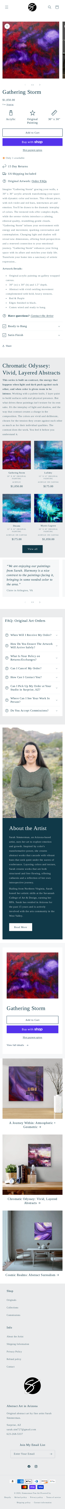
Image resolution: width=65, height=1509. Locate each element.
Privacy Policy (14, 1351)
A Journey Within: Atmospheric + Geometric (32, 1125)
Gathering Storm (16, 472)
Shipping (10, 104)
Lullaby (48, 472)
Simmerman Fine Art (31, 1493)
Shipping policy (24, 1502)
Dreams (16, 526)
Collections (12, 1307)
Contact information (43, 1502)
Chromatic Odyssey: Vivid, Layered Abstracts (32, 1201)
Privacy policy (36, 1497)
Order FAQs (39, 181)
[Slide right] (40, 84)
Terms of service (53, 1497)
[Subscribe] (51, 1454)
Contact (10, 1366)
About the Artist (15, 1336)
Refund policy (14, 1359)
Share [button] (9, 346)
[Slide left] (25, 84)
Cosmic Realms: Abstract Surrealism (30, 1275)
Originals (11, 1300)
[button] (6, 7)
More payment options (32, 150)
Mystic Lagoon (48, 525)
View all (33, 549)
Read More (20, 927)
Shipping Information (18, 1344)
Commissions (13, 1315)
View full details (16, 1045)
